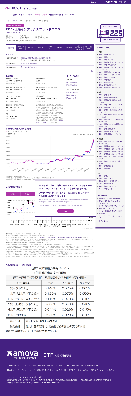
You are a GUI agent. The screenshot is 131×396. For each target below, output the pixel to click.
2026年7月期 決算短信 (30, 64)
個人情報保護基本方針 (90, 365)
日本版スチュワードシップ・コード (21, 370)
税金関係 (102, 213)
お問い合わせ (103, 221)
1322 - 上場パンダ (105, 95)
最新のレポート (73, 92)
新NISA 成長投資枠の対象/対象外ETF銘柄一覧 (36, 58)
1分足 (13, 194)
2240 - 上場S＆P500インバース (109, 107)
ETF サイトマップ (98, 370)
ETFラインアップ (40, 15)
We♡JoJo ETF (71, 15)
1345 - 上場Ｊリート (106, 176)
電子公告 (71, 370)
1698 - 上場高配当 (105, 80)
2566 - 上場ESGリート (107, 183)
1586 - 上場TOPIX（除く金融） (110, 75)
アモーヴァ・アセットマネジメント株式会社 (24, 377)
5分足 (27, 194)
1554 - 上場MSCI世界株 (107, 129)
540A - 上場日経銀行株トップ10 (110, 87)
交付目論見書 (72, 82)
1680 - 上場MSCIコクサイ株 (108, 131)
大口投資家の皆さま (56, 15)
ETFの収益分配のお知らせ (31, 67)
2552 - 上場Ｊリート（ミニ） (109, 178)
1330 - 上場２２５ (105, 57)
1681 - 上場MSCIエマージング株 (110, 134)
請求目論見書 (72, 85)
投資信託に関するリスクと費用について (53, 365)
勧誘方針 (75, 365)
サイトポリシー (30, 365)
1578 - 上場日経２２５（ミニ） (110, 72)
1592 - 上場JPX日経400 (107, 77)
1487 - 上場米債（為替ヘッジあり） (111, 149)
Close (66, 211)
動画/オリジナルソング (107, 208)
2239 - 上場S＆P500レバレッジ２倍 (111, 105)
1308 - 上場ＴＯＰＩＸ (106, 54)
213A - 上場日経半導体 (107, 82)
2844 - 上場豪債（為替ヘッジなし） (111, 154)
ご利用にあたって (14, 365)
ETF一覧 (14, 21)
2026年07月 (72, 95)
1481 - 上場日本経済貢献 (107, 65)
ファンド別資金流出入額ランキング (111, 206)
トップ (7, 21)
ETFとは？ (14, 15)
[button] (92, 71)
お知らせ (110, 370)
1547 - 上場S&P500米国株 (108, 97)
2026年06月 (72, 98)
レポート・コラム (25, 15)
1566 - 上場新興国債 (106, 166)
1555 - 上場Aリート (105, 189)
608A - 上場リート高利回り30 (109, 181)
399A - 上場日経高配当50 (107, 85)
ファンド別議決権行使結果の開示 (110, 211)
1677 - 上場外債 (104, 168)
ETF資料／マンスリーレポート (109, 198)
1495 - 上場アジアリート (107, 186)
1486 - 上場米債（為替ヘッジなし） (111, 146)
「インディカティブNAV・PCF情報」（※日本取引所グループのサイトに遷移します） (59, 237)
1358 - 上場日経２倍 (106, 60)
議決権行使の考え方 (45, 370)
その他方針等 (61, 370)
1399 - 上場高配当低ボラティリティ (111, 62)
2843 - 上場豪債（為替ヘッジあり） (111, 151)
